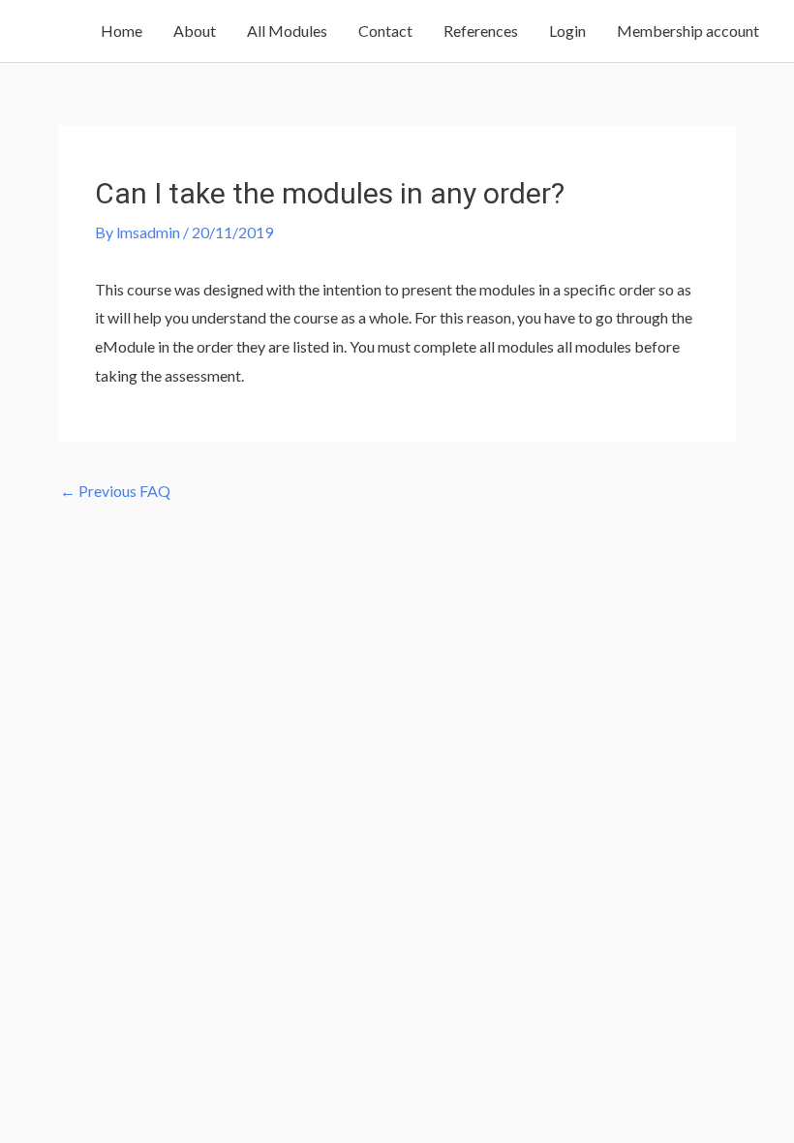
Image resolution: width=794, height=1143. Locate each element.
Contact (385, 30)
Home (121, 30)
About (194, 30)
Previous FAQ (115, 490)
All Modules (287, 30)
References (480, 30)
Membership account (688, 30)
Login (567, 30)
